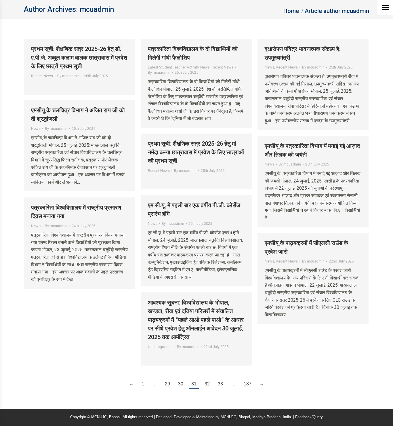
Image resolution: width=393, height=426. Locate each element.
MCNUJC (228, 417)
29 (167, 383)
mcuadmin (97, 9)
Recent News (42, 76)
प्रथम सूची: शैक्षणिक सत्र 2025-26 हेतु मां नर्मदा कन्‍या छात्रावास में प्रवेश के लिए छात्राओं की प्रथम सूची (196, 152)
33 (220, 383)
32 (207, 383)
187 (247, 383)
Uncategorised (160, 347)
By (68, 76)
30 (180, 383)
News (205, 67)
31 (194, 383)
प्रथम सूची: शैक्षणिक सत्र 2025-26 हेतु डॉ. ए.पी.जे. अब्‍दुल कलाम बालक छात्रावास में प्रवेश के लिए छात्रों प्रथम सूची (79, 57)
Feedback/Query (309, 417)
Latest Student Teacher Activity (173, 67)
